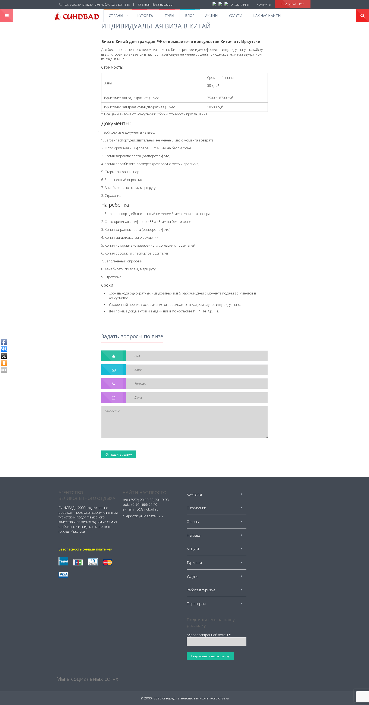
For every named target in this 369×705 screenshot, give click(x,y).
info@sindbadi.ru (162, 4)
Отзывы (193, 521)
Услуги (235, 15)
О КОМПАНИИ (239, 4)
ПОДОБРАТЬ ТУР (292, 4)
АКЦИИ (211, 15)
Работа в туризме (201, 589)
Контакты (194, 494)
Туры (169, 15)
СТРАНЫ (116, 15)
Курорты (145, 15)
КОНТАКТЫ (264, 4)
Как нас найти (267, 15)
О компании (196, 507)
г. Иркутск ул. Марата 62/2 (143, 516)
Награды (194, 535)
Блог (189, 15)
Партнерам (196, 603)
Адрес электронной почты (209, 635)
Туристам (194, 562)
